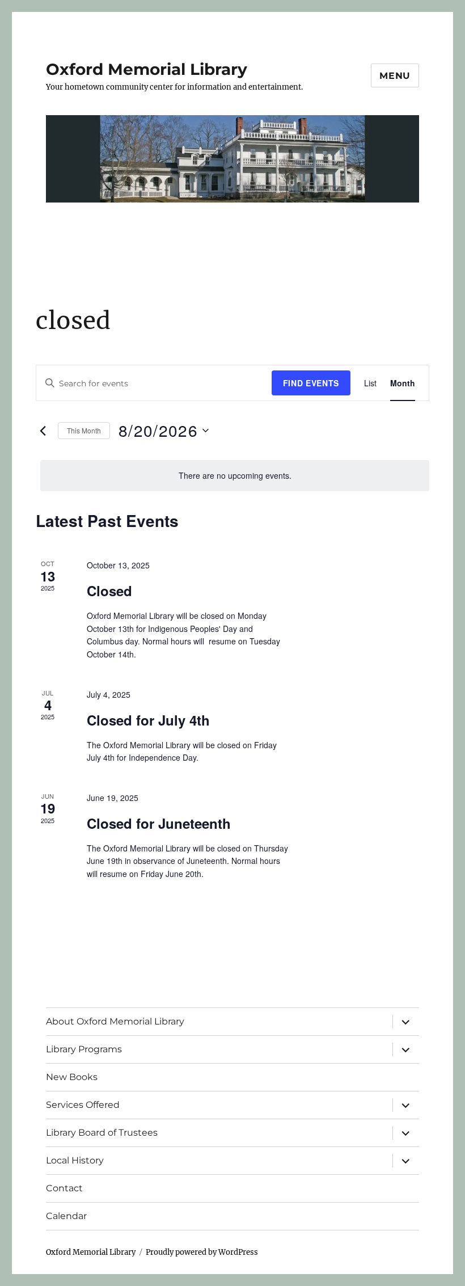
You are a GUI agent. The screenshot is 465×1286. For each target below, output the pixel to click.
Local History (75, 1160)
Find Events (311, 383)
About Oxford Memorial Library (115, 1021)
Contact (64, 1188)
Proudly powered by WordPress (202, 1252)
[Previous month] (42, 430)
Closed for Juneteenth (159, 823)
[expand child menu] (405, 1021)
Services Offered (83, 1104)
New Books (72, 1077)
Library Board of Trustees (102, 1132)
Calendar (66, 1216)
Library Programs (84, 1049)
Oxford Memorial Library (146, 69)
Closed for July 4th (148, 720)
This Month (84, 430)
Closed (109, 590)
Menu (395, 75)
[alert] (234, 475)
